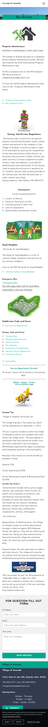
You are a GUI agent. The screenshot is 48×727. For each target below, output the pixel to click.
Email (4, 621)
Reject (7, 722)
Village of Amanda (11, 3)
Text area (6, 631)
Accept (18, 722)
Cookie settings (33, 722)
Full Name (6, 610)
